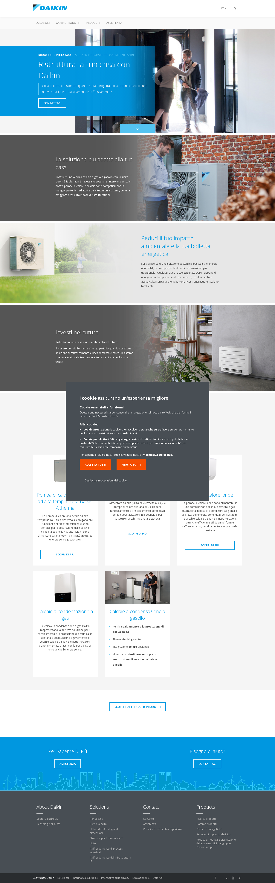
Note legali (63, 877)
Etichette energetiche (209, 829)
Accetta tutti (95, 464)
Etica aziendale (141, 877)
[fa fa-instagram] (239, 878)
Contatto (148, 818)
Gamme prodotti (68, 22)
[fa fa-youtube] (233, 878)
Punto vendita (98, 824)
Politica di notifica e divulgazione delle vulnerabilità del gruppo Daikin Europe (216, 843)
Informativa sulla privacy (115, 877)
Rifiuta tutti (131, 464)
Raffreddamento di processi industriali (106, 850)
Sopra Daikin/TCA (47, 818)
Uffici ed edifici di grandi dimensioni (104, 831)
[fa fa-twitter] (221, 878)
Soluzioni (43, 22)
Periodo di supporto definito (213, 834)
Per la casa (96, 818)
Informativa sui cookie (85, 877)
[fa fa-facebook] (215, 878)
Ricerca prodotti (206, 818)
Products (93, 22)
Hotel (93, 843)
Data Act (157, 877)
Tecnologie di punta (48, 824)
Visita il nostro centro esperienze (163, 829)
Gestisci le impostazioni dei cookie (106, 480)
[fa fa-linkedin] (227, 878)
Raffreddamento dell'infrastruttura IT (110, 859)
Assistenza (114, 22)
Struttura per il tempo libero (106, 838)
